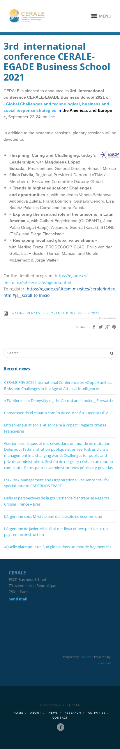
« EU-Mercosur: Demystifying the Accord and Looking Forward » (59, 400)
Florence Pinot (62, 313)
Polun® (85, 657)
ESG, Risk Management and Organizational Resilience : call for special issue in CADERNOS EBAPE (56, 483)
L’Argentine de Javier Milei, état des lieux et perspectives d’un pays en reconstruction (56, 531)
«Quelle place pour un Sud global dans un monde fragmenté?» (57, 546)
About (35, 712)
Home (18, 712)
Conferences (27, 313)
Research (73, 712)
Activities (96, 712)
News (53, 712)
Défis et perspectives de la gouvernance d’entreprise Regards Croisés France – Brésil (56, 501)
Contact (60, 717)
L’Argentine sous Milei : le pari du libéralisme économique (53, 516)
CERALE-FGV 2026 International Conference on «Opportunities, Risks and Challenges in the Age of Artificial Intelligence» (58, 385)
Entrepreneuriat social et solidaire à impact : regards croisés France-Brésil (55, 428)
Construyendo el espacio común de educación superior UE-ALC (58, 412)
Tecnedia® (103, 663)
